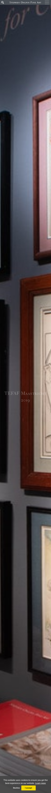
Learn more (40, 783)
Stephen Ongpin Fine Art (25, 2)
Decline (16, 788)
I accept (28, 788)
